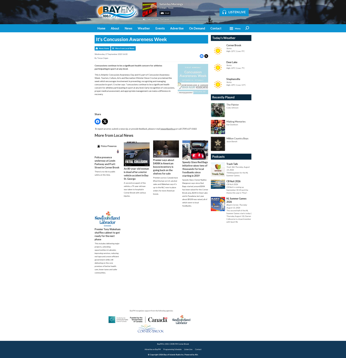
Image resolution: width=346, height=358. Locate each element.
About (115, 28)
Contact (215, 28)
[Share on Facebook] (202, 56)
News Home (104, 48)
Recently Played (223, 97)
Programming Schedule (172, 349)
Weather (144, 28)
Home (101, 28)
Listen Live (188, 349)
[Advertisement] (144, 284)
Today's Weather (224, 38)
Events (160, 28)
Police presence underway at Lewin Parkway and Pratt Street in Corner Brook (107, 162)
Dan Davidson (232, 124)
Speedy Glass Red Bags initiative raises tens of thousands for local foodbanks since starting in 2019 (195, 169)
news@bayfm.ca (167, 128)
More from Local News (124, 48)
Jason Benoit (231, 141)
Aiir (196, 355)
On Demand (197, 28)
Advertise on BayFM (153, 349)
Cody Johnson (152, 19)
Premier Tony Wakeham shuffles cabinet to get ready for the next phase (107, 234)
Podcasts (218, 156)
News (128, 28)
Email (167, 13)
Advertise (177, 28)
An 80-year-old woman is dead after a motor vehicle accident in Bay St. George (136, 173)
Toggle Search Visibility (247, 28)
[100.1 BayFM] (117, 12)
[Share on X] (206, 56)
